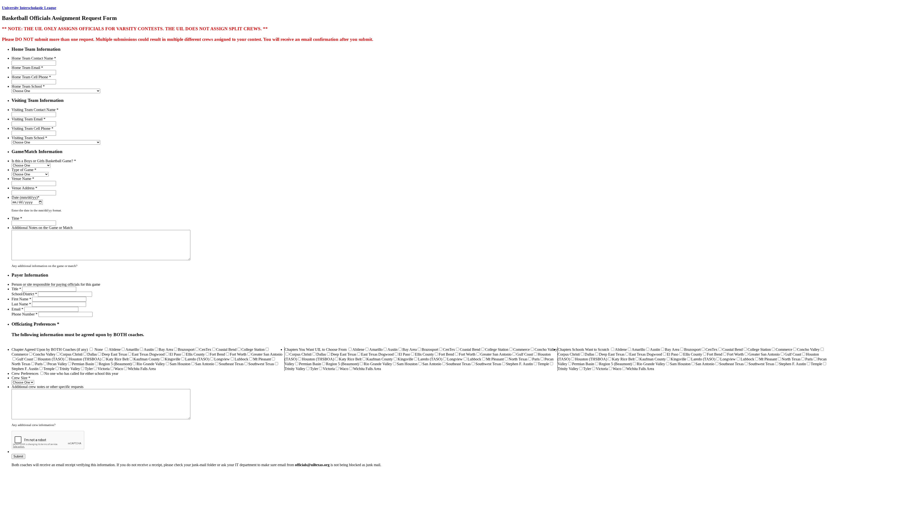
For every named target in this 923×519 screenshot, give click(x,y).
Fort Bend (217, 354)
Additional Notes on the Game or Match (42, 228)
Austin (149, 349)
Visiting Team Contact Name (35, 110)
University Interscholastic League (29, 8)
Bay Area (166, 349)
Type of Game (24, 170)
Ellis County (195, 354)
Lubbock (241, 359)
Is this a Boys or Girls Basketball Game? (44, 161)
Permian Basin (83, 364)
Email (17, 309)
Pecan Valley (57, 364)
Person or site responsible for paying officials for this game (56, 284)
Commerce (20, 354)
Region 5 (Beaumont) (115, 364)
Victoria (104, 369)
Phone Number (24, 314)
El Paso (175, 354)
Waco (118, 369)
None (98, 349)
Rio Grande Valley (151, 364)
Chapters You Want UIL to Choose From (316, 349)
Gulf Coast (24, 359)
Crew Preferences (25, 373)
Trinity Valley (69, 369)
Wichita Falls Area (142, 369)
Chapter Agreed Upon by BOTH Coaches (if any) (50, 349)
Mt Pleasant (262, 359)
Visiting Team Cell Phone (32, 128)
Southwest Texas (261, 364)
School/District (24, 294)
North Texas (21, 364)
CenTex (205, 349)
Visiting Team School (29, 138)
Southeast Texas (231, 364)
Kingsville (172, 359)
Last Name (21, 304)
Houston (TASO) (51, 359)
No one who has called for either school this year (81, 373)
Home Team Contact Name (34, 58)
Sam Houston (180, 364)
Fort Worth (238, 354)
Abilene (115, 349)
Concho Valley (44, 354)
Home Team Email (27, 68)
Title (16, 289)
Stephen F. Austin (25, 369)
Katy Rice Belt (117, 359)
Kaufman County (146, 359)
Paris (39, 364)
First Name (21, 299)
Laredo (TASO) (197, 359)
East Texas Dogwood (148, 354)
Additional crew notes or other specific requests (47, 387)
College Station (253, 349)
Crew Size (21, 378)
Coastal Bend (226, 349)
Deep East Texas (114, 354)
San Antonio (204, 364)
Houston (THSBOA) (85, 359)
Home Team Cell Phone (31, 77)
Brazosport (186, 349)
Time (17, 218)
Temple (49, 369)
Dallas (92, 354)
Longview (222, 359)
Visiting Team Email (28, 119)
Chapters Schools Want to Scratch (583, 349)
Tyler (89, 369)
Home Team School (28, 86)
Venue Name (23, 179)
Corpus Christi (71, 354)
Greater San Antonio (266, 354)
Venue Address (24, 188)
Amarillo (132, 349)
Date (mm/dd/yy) (25, 197)
